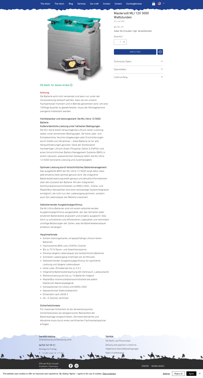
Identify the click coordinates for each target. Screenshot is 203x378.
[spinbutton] (120, 42)
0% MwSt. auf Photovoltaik (118, 341)
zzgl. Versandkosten (142, 31)
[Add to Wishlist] (160, 52)
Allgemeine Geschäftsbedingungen (122, 349)
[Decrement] (116, 42)
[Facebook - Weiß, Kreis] (71, 366)
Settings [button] (166, 373)
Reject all (178, 373)
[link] (153, 3)
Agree (191, 373)
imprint (145, 365)
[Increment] (124, 42)
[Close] (199, 373)
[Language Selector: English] (161, 3)
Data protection (109, 373)
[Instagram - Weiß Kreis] (76, 366)
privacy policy (157, 365)
